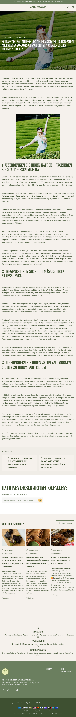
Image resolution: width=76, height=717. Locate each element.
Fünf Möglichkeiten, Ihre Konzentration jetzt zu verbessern (17, 465)
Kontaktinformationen (57, 713)
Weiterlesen (5, 598)
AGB (34, 713)
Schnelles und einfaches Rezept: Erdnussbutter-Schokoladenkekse (61, 561)
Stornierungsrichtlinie (46, 713)
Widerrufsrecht (17, 713)
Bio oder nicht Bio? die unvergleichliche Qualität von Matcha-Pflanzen (53, 465)
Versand (38, 713)
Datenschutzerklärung (27, 713)
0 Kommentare (8, 451)
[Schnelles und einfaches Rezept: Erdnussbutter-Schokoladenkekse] (62, 537)
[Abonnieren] (40, 500)
